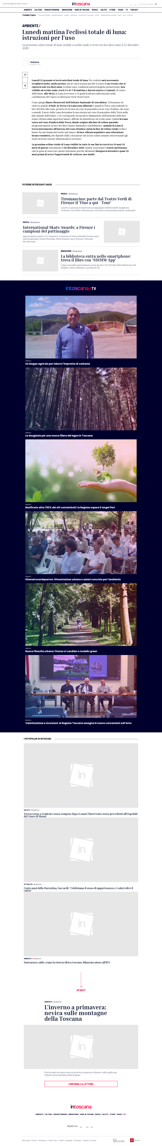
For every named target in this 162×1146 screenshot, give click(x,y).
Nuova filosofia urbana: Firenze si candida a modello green (61, 651)
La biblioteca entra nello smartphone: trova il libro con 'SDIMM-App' (96, 258)
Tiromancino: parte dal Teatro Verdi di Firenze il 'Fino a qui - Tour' (96, 200)
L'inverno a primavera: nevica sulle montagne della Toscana (75, 1012)
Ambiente (30, 25)
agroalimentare (57, 15)
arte (124, 15)
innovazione (67, 10)
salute (104, 10)
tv (127, 10)
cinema (66, 15)
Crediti (61, 1140)
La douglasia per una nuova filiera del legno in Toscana (59, 435)
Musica (64, 193)
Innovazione (66, 251)
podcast (134, 10)
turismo (130, 15)
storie (112, 10)
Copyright (69, 1140)
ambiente (28, 10)
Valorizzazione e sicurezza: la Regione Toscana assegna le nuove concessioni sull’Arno (78, 723)
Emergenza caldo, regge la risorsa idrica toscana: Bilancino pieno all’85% (67, 962)
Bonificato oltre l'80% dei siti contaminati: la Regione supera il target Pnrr (70, 507)
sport (119, 15)
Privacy (34, 1140)
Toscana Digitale (44, 15)
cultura (38, 10)
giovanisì (74, 15)
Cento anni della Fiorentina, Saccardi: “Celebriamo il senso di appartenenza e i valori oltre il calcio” (78, 889)
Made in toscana (82, 10)
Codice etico (52, 1140)
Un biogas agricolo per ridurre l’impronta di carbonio (57, 364)
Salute (27, 810)
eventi (97, 15)
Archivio (93, 1140)
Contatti (86, 1140)
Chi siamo (77, 1140)
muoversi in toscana (85, 15)
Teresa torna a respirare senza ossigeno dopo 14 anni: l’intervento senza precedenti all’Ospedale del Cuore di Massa (81, 815)
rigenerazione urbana (108, 15)
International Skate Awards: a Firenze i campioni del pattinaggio (59, 229)
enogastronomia (52, 10)
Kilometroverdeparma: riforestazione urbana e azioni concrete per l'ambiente (73, 579)
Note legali (26, 1140)
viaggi (120, 10)
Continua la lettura (81, 1084)
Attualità (28, 884)
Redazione (35, 62)
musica (95, 10)
